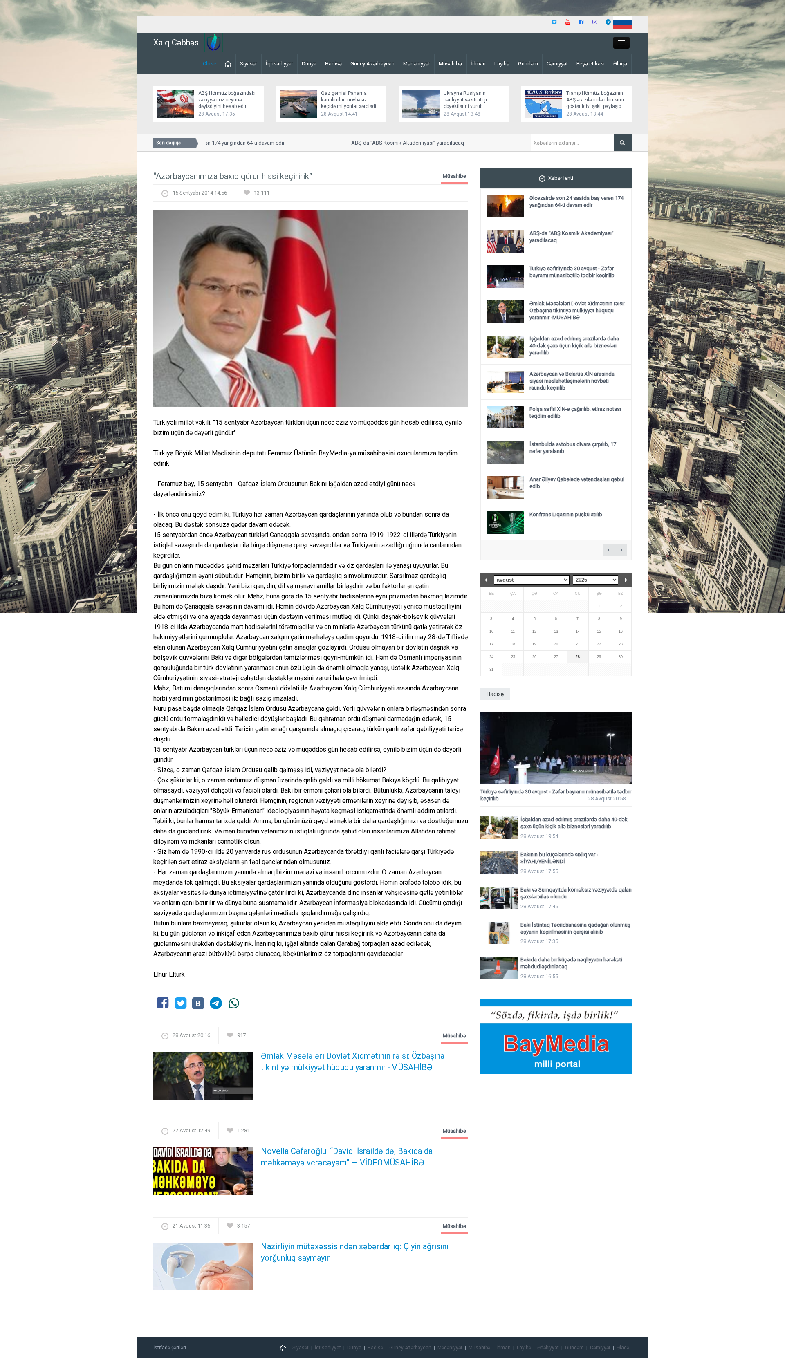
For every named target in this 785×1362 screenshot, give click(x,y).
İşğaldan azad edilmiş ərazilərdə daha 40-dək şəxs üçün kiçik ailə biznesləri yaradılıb (574, 346)
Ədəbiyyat (548, 1348)
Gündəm (528, 63)
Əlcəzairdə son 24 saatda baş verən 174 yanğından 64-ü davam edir (576, 201)
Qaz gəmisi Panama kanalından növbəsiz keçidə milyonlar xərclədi (348, 99)
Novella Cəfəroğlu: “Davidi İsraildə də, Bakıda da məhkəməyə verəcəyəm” (347, 1156)
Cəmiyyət (557, 63)
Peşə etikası (590, 63)
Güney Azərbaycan (372, 63)
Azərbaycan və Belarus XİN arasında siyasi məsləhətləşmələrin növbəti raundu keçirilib (572, 381)
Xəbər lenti (560, 178)
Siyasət (248, 63)
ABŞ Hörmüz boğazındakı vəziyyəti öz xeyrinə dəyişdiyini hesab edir (227, 99)
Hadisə (333, 63)
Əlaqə (620, 63)
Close (209, 63)
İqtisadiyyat (279, 63)
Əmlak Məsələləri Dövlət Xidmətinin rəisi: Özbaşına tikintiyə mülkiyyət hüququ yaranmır (352, 1061)
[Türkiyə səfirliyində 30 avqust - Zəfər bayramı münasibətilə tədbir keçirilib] (556, 748)
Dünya (309, 63)
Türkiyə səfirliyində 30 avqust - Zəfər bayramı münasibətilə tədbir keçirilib (572, 271)
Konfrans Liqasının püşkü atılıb (565, 514)
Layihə (501, 63)
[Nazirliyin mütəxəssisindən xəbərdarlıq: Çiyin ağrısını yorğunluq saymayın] (203, 1269)
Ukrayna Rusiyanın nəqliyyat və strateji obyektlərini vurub (465, 99)
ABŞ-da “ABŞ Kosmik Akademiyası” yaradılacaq (386, 143)
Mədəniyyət (416, 63)
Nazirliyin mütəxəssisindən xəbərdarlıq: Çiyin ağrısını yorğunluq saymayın (355, 1252)
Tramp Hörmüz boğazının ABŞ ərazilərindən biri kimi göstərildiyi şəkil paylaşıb (595, 99)
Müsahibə (450, 63)
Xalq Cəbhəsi (177, 42)
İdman (478, 63)
